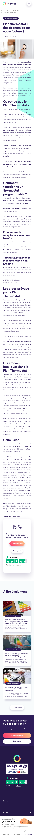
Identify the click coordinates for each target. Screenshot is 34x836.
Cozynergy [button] (6, 801)
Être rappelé (17, 741)
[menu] (29, 3)
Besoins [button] (5, 812)
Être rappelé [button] (17, 551)
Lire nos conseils (17, 707)
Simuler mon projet (17, 543)
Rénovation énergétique (9, 12)
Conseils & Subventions (12, 10)
